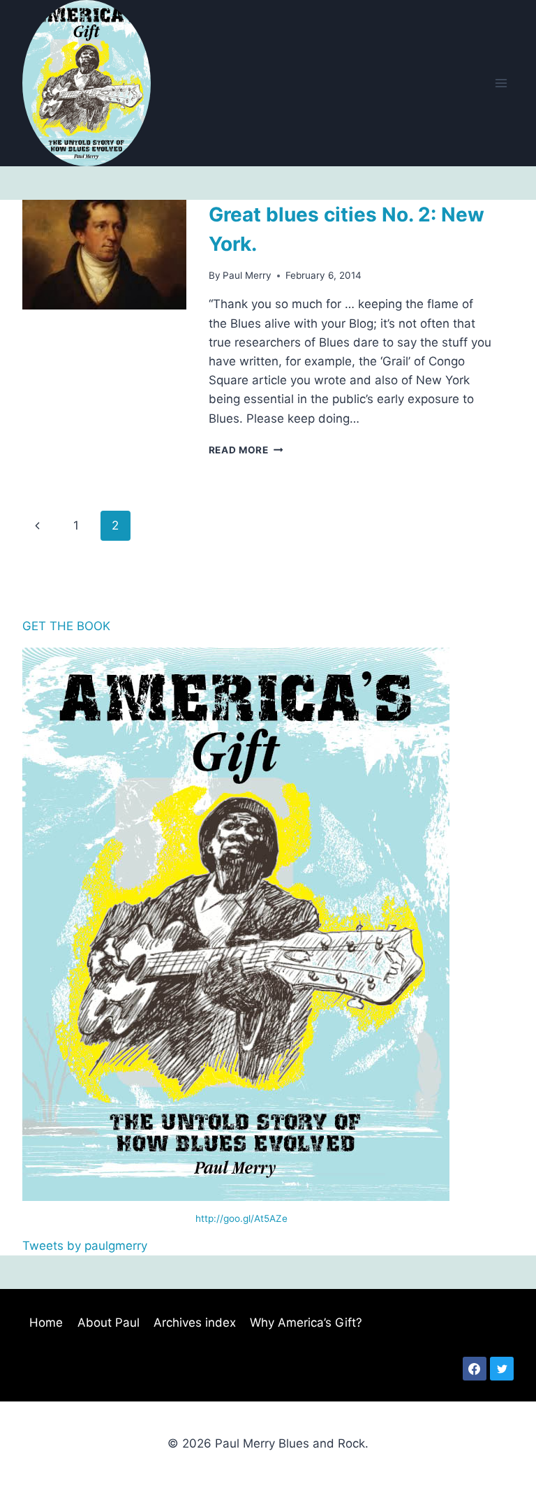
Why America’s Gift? (306, 1323)
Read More (246, 450)
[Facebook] (474, 1369)
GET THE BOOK (66, 626)
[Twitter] (502, 1369)
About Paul (108, 1323)
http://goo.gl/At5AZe (241, 1218)
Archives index (195, 1323)
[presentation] (104, 254)
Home (46, 1323)
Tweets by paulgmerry (84, 1246)
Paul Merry (247, 275)
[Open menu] (501, 83)
